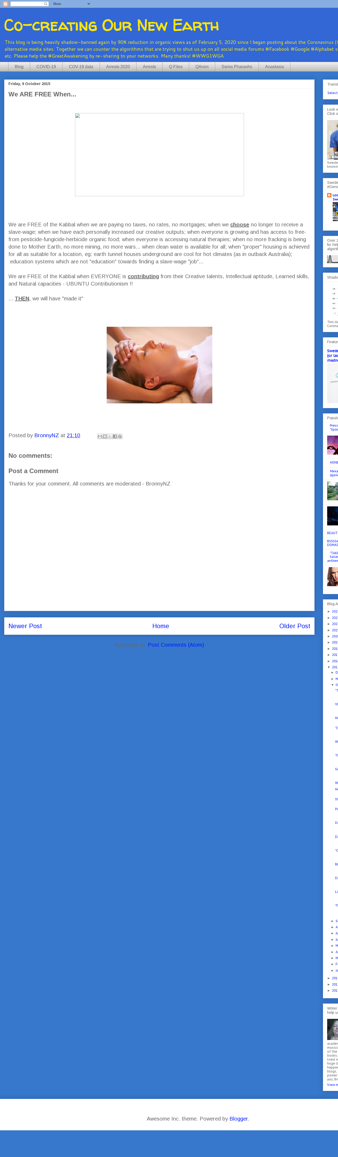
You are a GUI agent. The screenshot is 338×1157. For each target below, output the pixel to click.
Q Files (175, 66)
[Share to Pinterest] (120, 436)
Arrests (149, 66)
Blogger (238, 1119)
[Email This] (99, 436)
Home (160, 625)
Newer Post (25, 625)
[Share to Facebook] (115, 436)
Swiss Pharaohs (237, 66)
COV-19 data (81, 66)
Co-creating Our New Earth (111, 25)
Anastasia (274, 66)
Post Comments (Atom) (176, 645)
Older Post (294, 625)
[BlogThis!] (104, 436)
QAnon (202, 66)
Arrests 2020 (118, 66)
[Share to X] (109, 436)
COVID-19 (46, 66)
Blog (19, 66)
